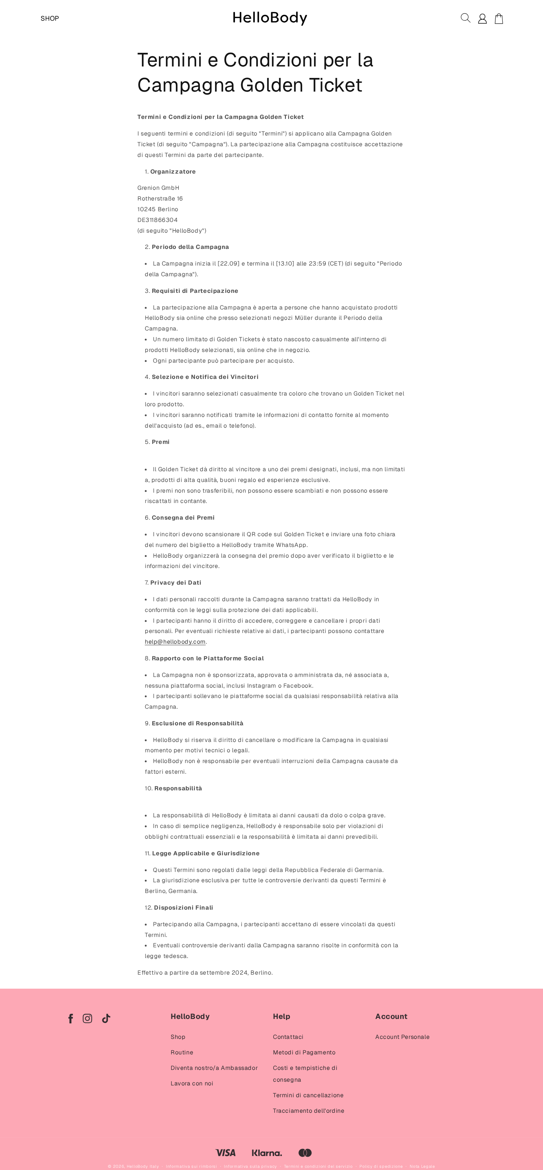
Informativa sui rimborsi (191, 1166)
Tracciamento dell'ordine (308, 1111)
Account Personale (402, 1037)
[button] (466, 18)
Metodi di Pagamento (304, 1052)
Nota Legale (422, 1166)
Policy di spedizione (381, 1166)
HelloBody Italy (143, 1166)
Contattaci (288, 1037)
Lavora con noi (192, 1083)
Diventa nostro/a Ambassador (214, 1068)
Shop (178, 1037)
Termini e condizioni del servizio (318, 1166)
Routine (182, 1052)
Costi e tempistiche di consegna (305, 1074)
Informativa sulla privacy (250, 1166)
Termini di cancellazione (308, 1095)
